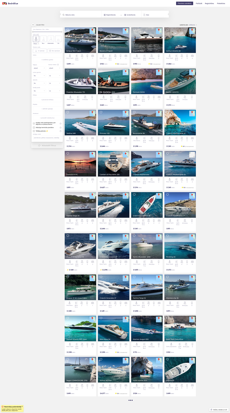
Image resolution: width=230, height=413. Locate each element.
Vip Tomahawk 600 (107, 92)
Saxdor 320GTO (172, 92)
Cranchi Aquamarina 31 (175, 216)
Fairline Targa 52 (139, 298)
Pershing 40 (170, 257)
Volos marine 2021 (140, 380)
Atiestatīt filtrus (49, 145)
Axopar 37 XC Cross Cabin (76, 298)
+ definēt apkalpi (47, 109)
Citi (58, 43)
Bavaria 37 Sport (106, 51)
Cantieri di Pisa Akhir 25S (109, 174)
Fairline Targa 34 (72, 216)
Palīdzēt (199, 3)
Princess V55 (105, 133)
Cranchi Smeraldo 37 (108, 298)
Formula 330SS (139, 92)
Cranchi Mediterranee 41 (175, 133)
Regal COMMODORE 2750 (76, 380)
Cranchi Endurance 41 (108, 257)
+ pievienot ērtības (47, 100)
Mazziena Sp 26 (172, 298)
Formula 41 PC (72, 174)
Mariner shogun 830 (141, 339)
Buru (43, 43)
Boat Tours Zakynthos (174, 339)
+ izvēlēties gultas (47, 60)
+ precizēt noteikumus (47, 118)
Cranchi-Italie (138, 51)
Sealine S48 (71, 133)
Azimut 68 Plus (105, 380)
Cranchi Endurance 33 (75, 257)
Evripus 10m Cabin (73, 51)
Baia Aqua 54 (105, 339)
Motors (35, 43)
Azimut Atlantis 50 (173, 51)
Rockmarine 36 (139, 133)
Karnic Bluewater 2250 (141, 257)
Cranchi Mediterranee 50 (176, 174)
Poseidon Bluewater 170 (75, 92)
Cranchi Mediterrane (141, 174)
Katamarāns (51, 43)
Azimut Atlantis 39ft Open (76, 339)
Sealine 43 (170, 380)
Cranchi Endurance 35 (141, 216)
